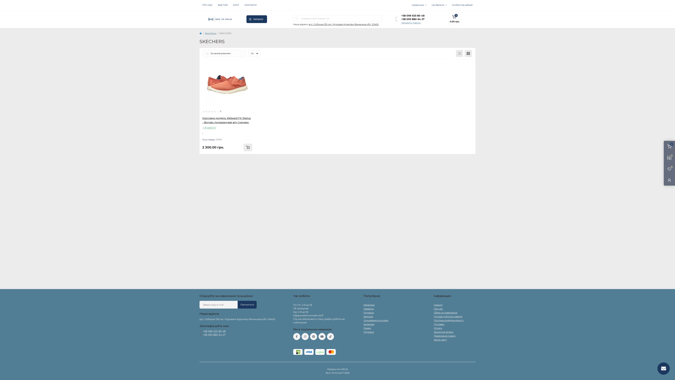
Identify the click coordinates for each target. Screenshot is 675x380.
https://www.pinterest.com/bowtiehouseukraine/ (313, 336)
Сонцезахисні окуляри (376, 320)
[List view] (459, 53)
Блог (236, 5)
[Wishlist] (249, 64)
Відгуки (223, 5)
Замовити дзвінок (411, 22)
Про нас (207, 5)
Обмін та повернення (445, 312)
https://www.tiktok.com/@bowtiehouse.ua (330, 336)
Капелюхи (369, 324)
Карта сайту (440, 339)
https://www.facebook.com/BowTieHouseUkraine (296, 336)
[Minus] (211, 159)
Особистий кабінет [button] (462, 5)
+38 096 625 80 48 (413, 15)
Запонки (368, 316)
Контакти (251, 5)
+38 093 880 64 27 (413, 19)
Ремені (367, 328)
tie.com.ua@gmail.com (306, 344)
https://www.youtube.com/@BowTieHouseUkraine (322, 336)
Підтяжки (369, 312)
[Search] (297, 18)
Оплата (438, 328)
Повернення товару (445, 336)
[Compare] (249, 71)
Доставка (439, 324)
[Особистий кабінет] (669, 180)
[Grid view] (468, 53)
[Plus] (244, 159)
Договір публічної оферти (448, 316)
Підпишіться (247, 304)
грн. (438, 5)
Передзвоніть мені (210, 339)
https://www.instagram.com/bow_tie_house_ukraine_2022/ (305, 336)
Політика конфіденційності (449, 320)
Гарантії (438, 305)
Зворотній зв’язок (443, 332)
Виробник (210, 33)
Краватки (369, 309)
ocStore (344, 369)
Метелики (369, 305)
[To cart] (247, 147)
